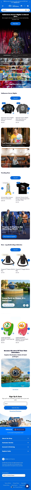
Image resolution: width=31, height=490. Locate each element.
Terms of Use (8, 483)
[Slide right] (28, 108)
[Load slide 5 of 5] (15, 56)
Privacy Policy (16, 483)
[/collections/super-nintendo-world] (15, 69)
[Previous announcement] (1, 2)
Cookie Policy (6, 485)
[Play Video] (24, 305)
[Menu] (2, 6)
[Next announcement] (29, 2)
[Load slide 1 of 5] (7, 55)
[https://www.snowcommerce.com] (8, 459)
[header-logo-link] (14, 6)
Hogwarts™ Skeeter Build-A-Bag (8, 270)
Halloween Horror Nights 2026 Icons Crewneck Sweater (7, 119)
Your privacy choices (17, 487)
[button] (27, 6)
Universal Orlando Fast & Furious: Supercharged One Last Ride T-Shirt (22, 199)
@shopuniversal (20, 429)
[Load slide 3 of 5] (19, 55)
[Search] (28, 10)
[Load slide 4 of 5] (25, 55)
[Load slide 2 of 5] (14, 55)
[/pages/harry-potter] (15, 61)
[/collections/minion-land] (15, 76)
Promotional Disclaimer (15, 411)
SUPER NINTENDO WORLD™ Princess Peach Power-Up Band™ (22, 339)
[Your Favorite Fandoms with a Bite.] (15, 137)
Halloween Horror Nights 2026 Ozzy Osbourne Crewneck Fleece (22, 119)
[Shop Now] (15, 33)
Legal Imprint (14, 485)
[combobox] (15, 10)
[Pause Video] (27, 305)
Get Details (15, 389)
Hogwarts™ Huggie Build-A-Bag (23, 270)
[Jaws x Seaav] (15, 158)
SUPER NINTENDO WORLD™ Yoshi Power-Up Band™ (7, 339)
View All (15, 98)
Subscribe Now (15, 407)
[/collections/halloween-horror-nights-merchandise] (15, 84)
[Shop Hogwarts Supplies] (15, 224)
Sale (19, 1)
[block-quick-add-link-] (8, 109)
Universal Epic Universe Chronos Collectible (7, 198)
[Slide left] (2, 108)
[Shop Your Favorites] (15, 294)
